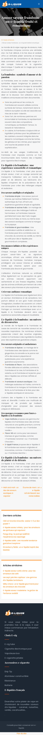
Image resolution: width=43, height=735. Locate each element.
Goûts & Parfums (9, 40)
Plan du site (21, 733)
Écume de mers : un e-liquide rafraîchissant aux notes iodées (31, 491)
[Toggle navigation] (38, 4)
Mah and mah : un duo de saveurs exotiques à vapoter (11, 491)
